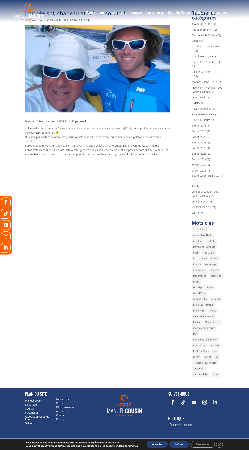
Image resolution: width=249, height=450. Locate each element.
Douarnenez (199, 275)
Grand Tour (199, 293)
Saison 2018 (199, 125)
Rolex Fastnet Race (203, 114)
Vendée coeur (200, 201)
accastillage (199, 229)
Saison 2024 (199, 159)
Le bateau (118, 12)
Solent (208, 357)
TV (193, 186)
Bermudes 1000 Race (204, 35)
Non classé (198, 97)
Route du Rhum (201, 120)
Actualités (219, 12)
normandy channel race (205, 339)
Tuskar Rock (199, 368)
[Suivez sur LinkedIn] (215, 402)
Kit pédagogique (65, 407)
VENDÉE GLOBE (201, 207)
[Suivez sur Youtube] (194, 402)
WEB (194, 213)
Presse (60, 403)
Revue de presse (201, 108)
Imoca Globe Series (203, 316)
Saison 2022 (199, 148)
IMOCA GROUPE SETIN (205, 72)
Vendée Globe (200, 374)
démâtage (216, 275)
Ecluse (196, 281)
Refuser (179, 444)
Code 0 (215, 258)
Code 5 (197, 264)
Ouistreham (199, 345)
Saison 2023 (199, 153)
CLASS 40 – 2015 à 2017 (206, 46)
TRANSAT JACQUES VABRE (208, 176)
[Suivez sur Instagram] (204, 402)
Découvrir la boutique (181, 424)
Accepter (157, 444)
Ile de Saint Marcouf (203, 304)
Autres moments (202, 29)
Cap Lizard (208, 252)
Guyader (215, 299)
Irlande (197, 322)
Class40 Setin (200, 258)
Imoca (213, 310)
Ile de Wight (199, 310)
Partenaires (155, 12)
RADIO (196, 103)
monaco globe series (204, 328)
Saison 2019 (199, 131)
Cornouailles (199, 270)
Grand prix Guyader (203, 287)
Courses (136, 12)
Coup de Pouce (179, 12)
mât (195, 333)
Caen (196, 252)
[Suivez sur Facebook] (172, 402)
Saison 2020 (199, 137)
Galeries (29, 423)
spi (217, 357)
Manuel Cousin (96, 12)
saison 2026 (199, 170)
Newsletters (63, 399)
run (215, 351)
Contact (60, 415)
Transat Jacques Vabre (204, 362)
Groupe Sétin (200, 299)
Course (214, 270)
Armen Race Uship (202, 24)
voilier (216, 374)
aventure (197, 241)
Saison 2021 (199, 142)
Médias (199, 12)
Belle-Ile (211, 241)
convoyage (211, 264)
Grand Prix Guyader (203, 56)
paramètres (131, 446)
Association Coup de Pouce (37, 417)
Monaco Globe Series (204, 82)
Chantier (197, 40)
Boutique (61, 419)
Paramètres (202, 444)
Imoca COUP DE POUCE (206, 62)
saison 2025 (199, 165)
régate (196, 357)
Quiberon (215, 345)
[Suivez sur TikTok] (183, 402)
